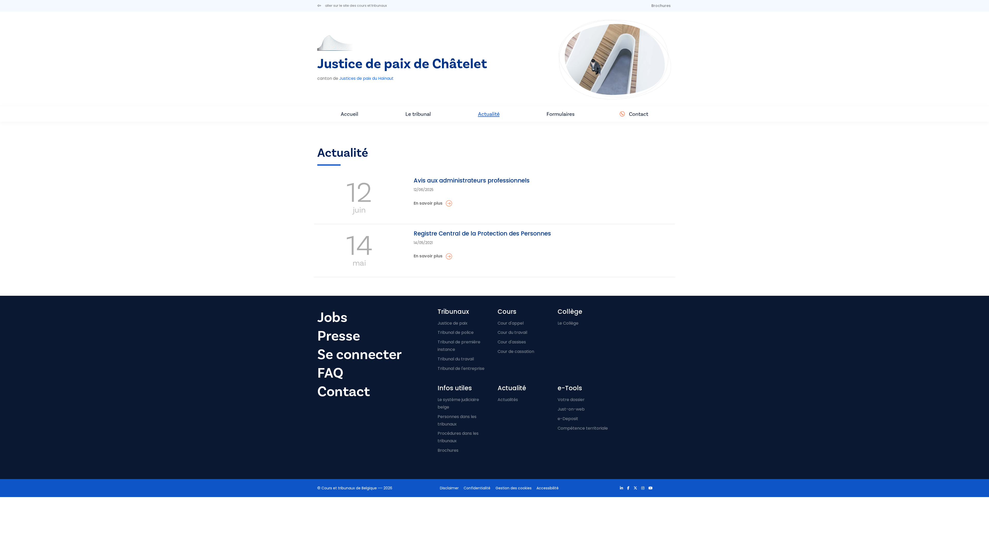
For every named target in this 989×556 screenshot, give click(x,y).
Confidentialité (477, 488)
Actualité (489, 114)
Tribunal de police (456, 332)
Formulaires (561, 114)
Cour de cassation (516, 351)
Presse (338, 336)
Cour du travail (512, 332)
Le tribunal (418, 114)
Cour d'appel (511, 323)
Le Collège (568, 323)
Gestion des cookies (514, 488)
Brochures (661, 5)
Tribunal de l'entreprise (461, 368)
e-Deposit (568, 419)
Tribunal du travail (456, 359)
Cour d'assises (512, 342)
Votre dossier (571, 400)
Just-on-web (571, 409)
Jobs (332, 317)
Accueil (349, 114)
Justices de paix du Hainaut (366, 78)
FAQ (330, 373)
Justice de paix (452, 323)
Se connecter (359, 354)
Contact (638, 114)
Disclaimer (449, 488)
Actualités (508, 400)
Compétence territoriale (583, 428)
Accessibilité (547, 488)
